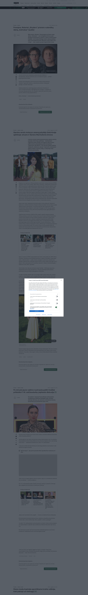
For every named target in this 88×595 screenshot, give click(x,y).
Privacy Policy (50, 314)
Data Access (44, 314)
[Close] (62, 280)
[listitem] (44, 294)
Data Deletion (38, 314)
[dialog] (44, 297)
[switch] (56, 296)
